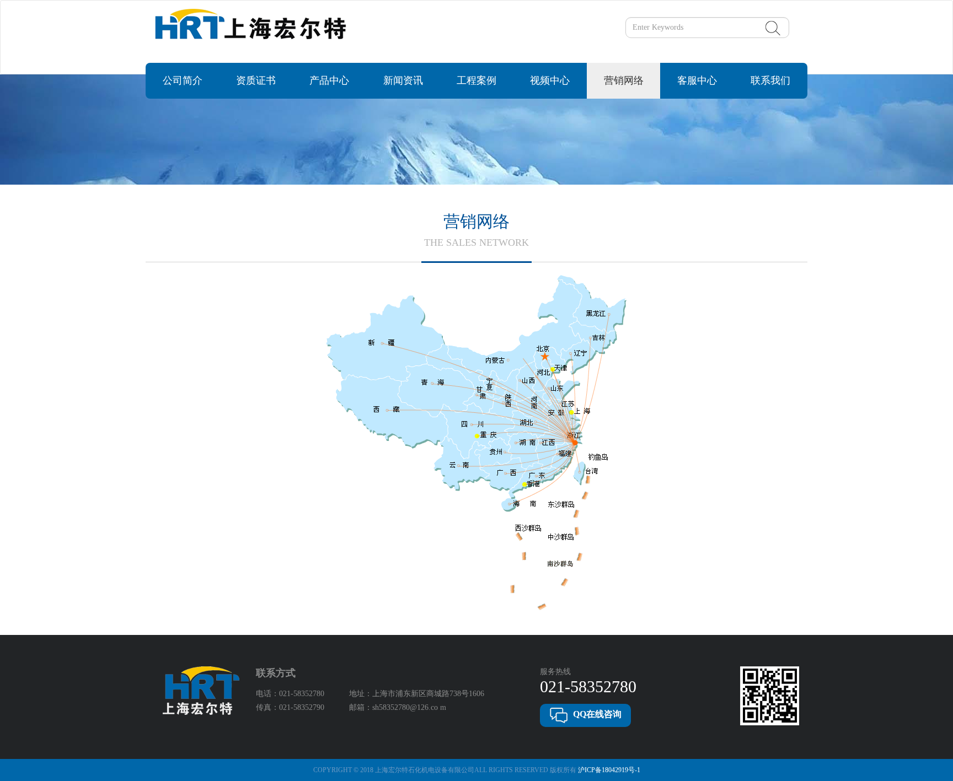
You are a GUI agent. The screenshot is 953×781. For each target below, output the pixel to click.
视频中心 (550, 80)
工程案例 (476, 80)
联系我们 (770, 80)
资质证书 (256, 80)
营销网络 (624, 80)
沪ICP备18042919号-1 (609, 770)
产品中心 (329, 80)
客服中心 (697, 80)
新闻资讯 (403, 80)
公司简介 (182, 80)
